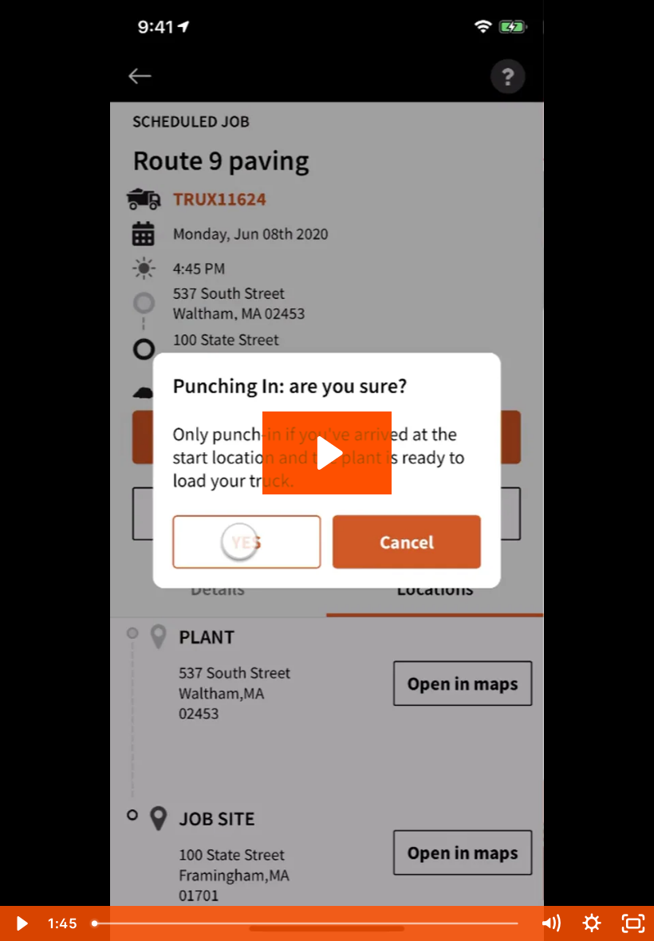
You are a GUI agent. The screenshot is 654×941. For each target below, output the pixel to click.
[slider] (307, 923)
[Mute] (550, 923)
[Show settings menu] (592, 923)
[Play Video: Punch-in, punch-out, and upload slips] (327, 452)
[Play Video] (20, 923)
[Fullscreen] (633, 923)
